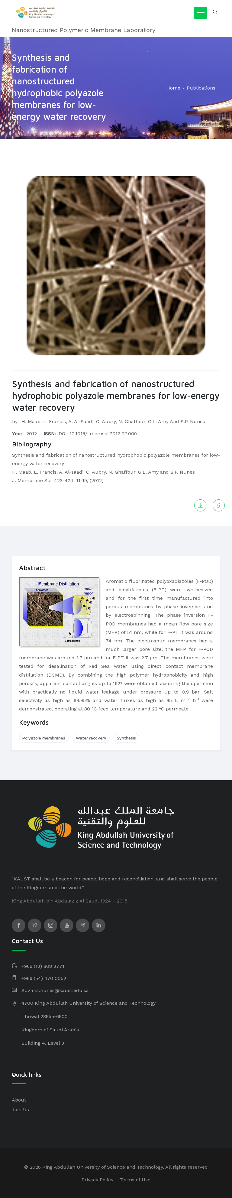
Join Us (20, 1109)
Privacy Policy (97, 1180)
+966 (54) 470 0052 (43, 978)
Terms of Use (135, 1180)
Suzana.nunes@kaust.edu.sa (55, 990)
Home (173, 88)
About (19, 1100)
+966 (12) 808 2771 (42, 966)
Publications (201, 88)
